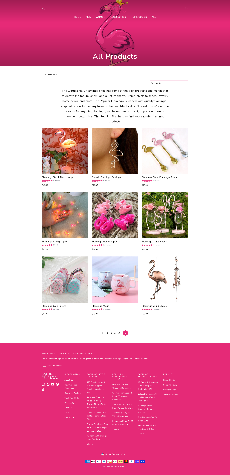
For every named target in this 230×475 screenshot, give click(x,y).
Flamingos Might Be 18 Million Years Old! (122, 423)
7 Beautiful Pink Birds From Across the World (123, 406)
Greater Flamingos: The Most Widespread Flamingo (122, 396)
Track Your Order (72, 398)
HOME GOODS (139, 17)
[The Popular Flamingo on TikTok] (43, 389)
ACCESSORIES (118, 17)
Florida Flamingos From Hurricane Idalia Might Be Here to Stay (97, 427)
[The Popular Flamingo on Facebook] (48, 384)
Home (44, 74)
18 (119, 333)
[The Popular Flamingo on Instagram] (43, 384)
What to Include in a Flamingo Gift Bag (147, 427)
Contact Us (69, 417)
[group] (51, 181)
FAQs (66, 412)
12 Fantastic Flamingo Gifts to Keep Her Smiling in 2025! (148, 385)
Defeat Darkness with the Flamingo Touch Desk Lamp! (147, 397)
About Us (68, 380)
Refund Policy (169, 380)
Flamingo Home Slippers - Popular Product (146, 409)
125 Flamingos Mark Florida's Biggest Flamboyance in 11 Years (96, 387)
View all (90, 444)
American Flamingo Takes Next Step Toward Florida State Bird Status (96, 402)
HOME (77, 17)
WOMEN (100, 17)
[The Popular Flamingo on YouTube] (52, 384)
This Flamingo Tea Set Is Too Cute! (148, 419)
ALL (154, 17)
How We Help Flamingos (70, 387)
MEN (88, 17)
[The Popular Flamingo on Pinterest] (57, 384)
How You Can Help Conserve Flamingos (121, 386)
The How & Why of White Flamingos (120, 414)
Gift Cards (69, 407)
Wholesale (69, 403)
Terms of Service (170, 394)
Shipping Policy (170, 385)
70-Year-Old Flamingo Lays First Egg (97, 438)
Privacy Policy (169, 389)
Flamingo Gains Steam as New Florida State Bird (97, 416)
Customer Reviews (72, 393)
